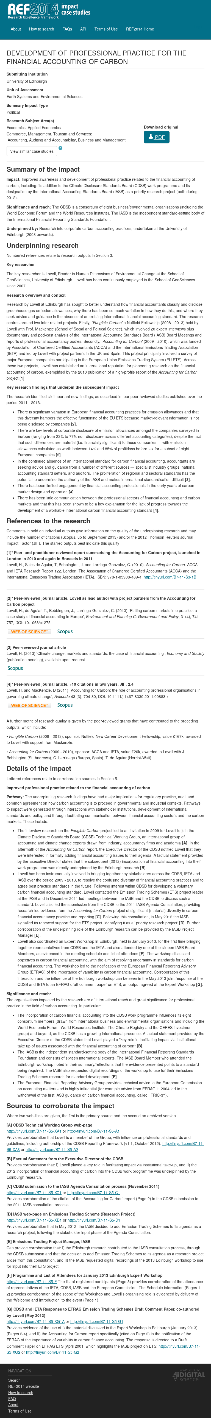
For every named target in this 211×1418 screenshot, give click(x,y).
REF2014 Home (140, 29)
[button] (60, 148)
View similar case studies (32, 151)
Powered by (189, 1370)
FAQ (12, 1398)
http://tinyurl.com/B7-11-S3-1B (170, 577)
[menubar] (82, 29)
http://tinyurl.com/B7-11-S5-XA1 (34, 1131)
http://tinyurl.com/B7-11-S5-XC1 (34, 1192)
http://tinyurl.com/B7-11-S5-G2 (52, 1352)
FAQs (67, 29)
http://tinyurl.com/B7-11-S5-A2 (52, 1149)
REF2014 (47, 11)
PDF (159, 136)
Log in (199, 26)
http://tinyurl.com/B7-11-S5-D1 (94, 1220)
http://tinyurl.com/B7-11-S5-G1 (96, 1321)
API (83, 29)
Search (14, 1380)
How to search (41, 29)
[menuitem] (16, 29)
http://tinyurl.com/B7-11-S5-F (32, 1281)
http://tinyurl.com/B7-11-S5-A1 (93, 1131)
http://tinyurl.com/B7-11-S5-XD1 (34, 1220)
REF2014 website (23, 1386)
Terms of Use (106, 29)
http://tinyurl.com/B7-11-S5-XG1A (36, 1321)
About (16, 29)
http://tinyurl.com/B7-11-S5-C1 (93, 1192)
